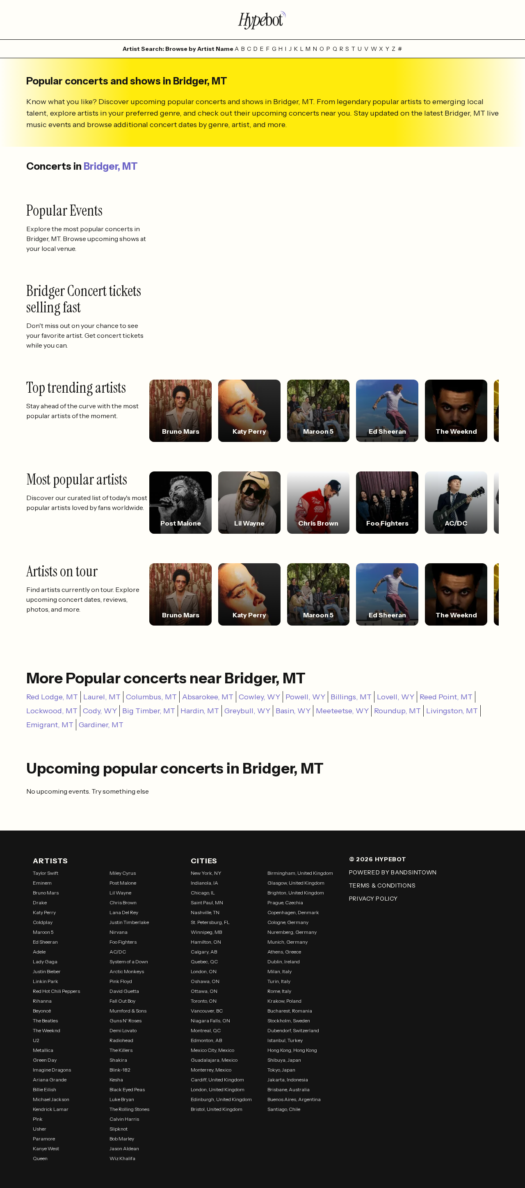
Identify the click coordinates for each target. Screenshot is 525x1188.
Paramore (44, 1139)
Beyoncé (42, 1011)
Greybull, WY (247, 710)
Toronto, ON (204, 1001)
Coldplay (42, 922)
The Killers (121, 1050)
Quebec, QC (204, 961)
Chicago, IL (203, 893)
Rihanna (42, 1001)
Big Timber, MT (148, 710)
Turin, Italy (278, 981)
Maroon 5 (43, 932)
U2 (36, 1040)
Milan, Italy (279, 971)
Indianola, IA (204, 883)
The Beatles (45, 1020)
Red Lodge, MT (52, 696)
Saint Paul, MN (207, 902)
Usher (39, 1129)
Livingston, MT (452, 710)
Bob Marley (122, 1139)
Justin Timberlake (129, 922)
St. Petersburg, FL (210, 922)
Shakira (118, 1060)
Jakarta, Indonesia (287, 1079)
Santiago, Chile (283, 1109)
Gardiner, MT (101, 724)
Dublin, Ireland (283, 961)
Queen (40, 1158)
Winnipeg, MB (206, 932)
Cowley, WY (259, 696)
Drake (40, 902)
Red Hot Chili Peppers (56, 991)
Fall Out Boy (122, 1001)
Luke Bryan (122, 1099)
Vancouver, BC (207, 1011)
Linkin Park (45, 981)
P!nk (38, 1119)
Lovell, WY (395, 696)
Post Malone (123, 883)
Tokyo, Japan (281, 1070)
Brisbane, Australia (288, 1089)
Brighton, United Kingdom (295, 893)
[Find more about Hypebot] (262, 19)
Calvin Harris (124, 1119)
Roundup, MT (397, 710)
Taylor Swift (45, 873)
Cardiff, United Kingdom (217, 1079)
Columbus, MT (151, 696)
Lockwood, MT (52, 710)
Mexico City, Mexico (212, 1050)
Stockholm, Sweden (288, 1020)
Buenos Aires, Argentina (294, 1099)
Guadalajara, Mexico (214, 1060)
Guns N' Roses (126, 1020)
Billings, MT (351, 696)
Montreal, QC (206, 1030)
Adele (39, 952)
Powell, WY (305, 696)
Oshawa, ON (205, 981)
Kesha (116, 1079)
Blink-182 (120, 1070)
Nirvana (119, 932)
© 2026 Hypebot (377, 859)
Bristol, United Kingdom (216, 1109)
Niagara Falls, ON (210, 1020)
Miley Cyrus (123, 873)
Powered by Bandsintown (393, 872)
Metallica (43, 1050)
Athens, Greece (284, 952)
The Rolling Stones (129, 1109)
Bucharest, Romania (289, 1011)
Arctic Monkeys (127, 971)
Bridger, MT (111, 166)
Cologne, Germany (287, 922)
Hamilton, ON (206, 942)
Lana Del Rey (124, 912)
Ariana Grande (49, 1079)
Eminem (42, 883)
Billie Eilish (44, 1089)
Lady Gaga (45, 961)
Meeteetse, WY (342, 710)
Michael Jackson (51, 1099)
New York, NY (206, 873)
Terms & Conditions (382, 885)
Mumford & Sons (128, 1011)
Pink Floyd (121, 981)
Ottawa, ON (204, 991)
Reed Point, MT (446, 696)
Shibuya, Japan (284, 1060)
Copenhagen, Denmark (293, 912)
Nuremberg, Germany (292, 932)
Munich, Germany (287, 942)
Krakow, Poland (284, 1001)
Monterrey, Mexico (211, 1070)
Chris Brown (123, 902)
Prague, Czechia (285, 902)
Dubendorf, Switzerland (293, 1030)
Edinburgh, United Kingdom (221, 1099)
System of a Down (129, 961)
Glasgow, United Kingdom (295, 883)
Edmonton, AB (206, 1040)
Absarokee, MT (207, 696)
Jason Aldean (124, 1148)
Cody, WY (100, 710)
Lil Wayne (120, 893)
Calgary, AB (204, 952)
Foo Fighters (123, 942)
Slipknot (119, 1129)
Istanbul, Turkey (285, 1040)
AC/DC (118, 952)
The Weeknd (46, 1030)
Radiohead (121, 1040)
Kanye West (46, 1148)
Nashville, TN (205, 912)
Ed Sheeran (45, 942)
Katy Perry (44, 912)
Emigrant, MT (49, 724)
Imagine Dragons (52, 1070)
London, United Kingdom (217, 1089)
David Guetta (124, 991)
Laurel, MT (102, 696)
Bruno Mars (46, 893)
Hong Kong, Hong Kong (292, 1050)
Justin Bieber (47, 971)
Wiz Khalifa (122, 1158)
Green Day (45, 1060)
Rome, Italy (279, 991)
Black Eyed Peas (127, 1089)
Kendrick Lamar (50, 1109)
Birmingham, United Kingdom (300, 873)
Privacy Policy (373, 898)
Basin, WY (293, 710)
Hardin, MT (199, 710)
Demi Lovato (123, 1030)
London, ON (204, 971)
